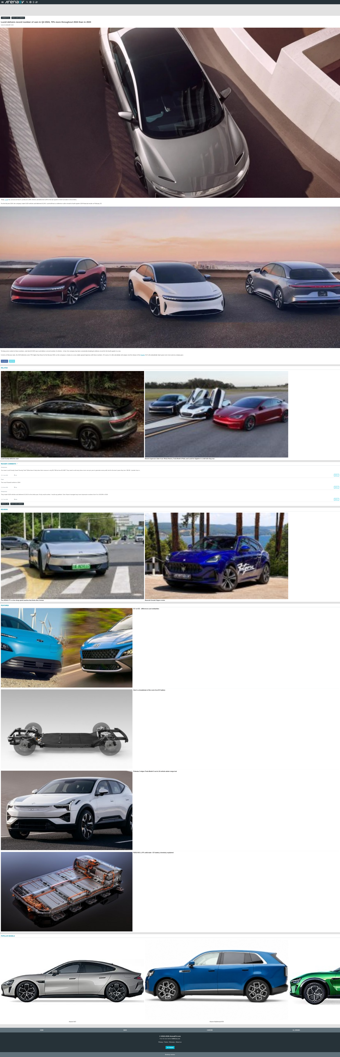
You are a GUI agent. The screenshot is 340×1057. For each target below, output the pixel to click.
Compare (210, 1030)
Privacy (160, 1042)
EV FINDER (170, 1047)
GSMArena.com (176, 1038)
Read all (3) (5, 503)
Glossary (172, 1042)
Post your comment (18, 17)
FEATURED (5, 605)
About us (179, 1042)
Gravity (143, 355)
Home (41, 1030)
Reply (336, 475)
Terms (166, 1042)
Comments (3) (5, 17)
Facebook (4, 361)
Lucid (6, 199)
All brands (296, 1030)
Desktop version (170, 1054)
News (125, 1030)
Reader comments (9, 464)
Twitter (12, 361)
